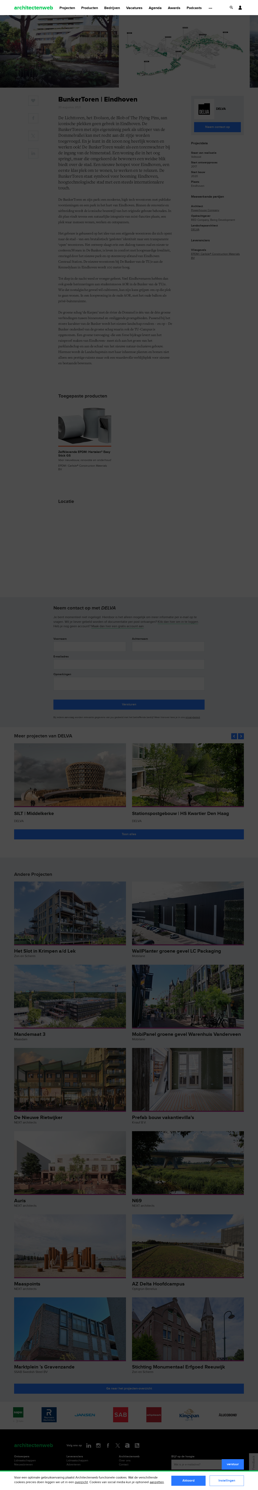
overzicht (81, 1482)
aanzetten (157, 1482)
